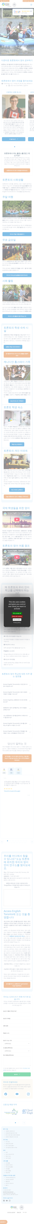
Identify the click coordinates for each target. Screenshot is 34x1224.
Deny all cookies (17, 616)
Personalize (17, 619)
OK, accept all (17, 613)
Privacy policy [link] (17, 622)
